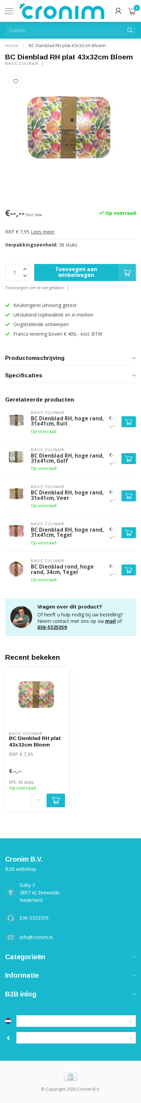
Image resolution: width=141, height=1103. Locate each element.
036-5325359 (52, 627)
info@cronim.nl (36, 937)
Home (11, 45)
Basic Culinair (22, 63)
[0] (132, 11)
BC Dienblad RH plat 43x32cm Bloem (67, 45)
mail (110, 621)
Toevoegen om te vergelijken (34, 288)
